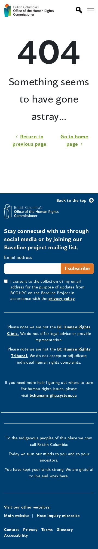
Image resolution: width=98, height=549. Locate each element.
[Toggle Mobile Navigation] (90, 10)
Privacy (30, 529)
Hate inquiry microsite (58, 515)
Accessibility (16, 535)
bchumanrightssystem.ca (53, 395)
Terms (47, 529)
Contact (11, 529)
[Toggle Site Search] (77, 10)
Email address (18, 257)
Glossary (65, 529)
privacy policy (61, 298)
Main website (16, 515)
